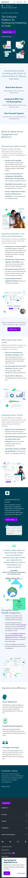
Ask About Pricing (6, 36)
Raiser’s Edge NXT (21, 624)
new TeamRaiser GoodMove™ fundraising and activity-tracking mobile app (15, 635)
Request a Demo (8, 32)
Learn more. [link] (6, 868)
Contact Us (4, 807)
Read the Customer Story (13, 578)
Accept (7, 873)
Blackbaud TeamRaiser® (14, 424)
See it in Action (10, 519)
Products (8, 6)
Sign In (20, 2)
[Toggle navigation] (25, 1)
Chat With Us (6, 803)
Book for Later (13, 329)
